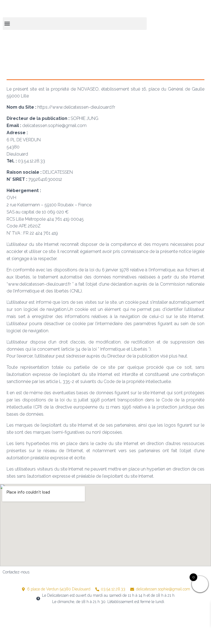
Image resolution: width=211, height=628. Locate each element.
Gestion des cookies (153, 616)
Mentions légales (54, 616)
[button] (75, 23)
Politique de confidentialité (102, 616)
